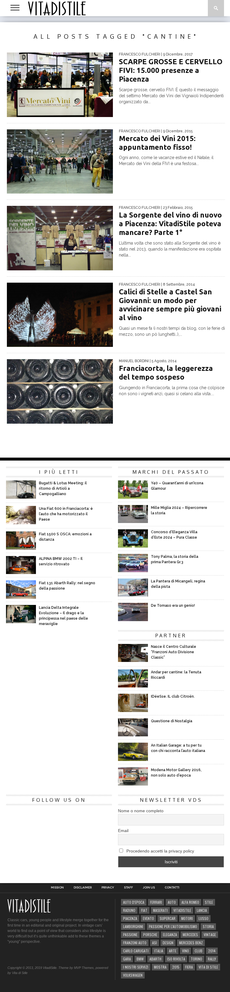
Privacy (108, 887)
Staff (128, 887)
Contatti (172, 887)
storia (208, 926)
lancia (202, 910)
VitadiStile (182, 910)
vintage (210, 934)
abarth (155, 958)
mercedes (190, 934)
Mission (57, 887)
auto (172, 902)
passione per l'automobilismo (173, 926)
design (168, 942)
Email (123, 830)
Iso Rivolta (176, 958)
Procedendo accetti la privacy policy (159, 851)
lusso (203, 918)
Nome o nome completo (141, 810)
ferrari (156, 902)
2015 (175, 966)
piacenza (130, 918)
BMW (140, 958)
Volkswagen (133, 975)
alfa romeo (190, 902)
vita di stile (208, 966)
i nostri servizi (135, 966)
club (198, 950)
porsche (150, 934)
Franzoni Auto (134, 942)
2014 (212, 950)
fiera (189, 966)
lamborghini (133, 926)
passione (130, 934)
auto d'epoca (133, 902)
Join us (149, 887)
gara (127, 958)
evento (148, 918)
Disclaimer (83, 887)
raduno (129, 910)
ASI (154, 942)
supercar (167, 918)
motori (187, 918)
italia (158, 950)
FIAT (144, 910)
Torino (196, 958)
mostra (160, 966)
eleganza (170, 934)
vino (185, 950)
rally (212, 958)
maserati (160, 910)
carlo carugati (136, 950)
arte (172, 950)
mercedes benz (191, 942)
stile (209, 902)
